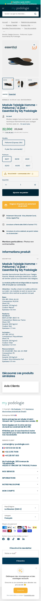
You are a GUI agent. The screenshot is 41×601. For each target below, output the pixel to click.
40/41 (28, 164)
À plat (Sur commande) (14, 154)
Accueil (5, 22)
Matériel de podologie (9, 25)
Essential (14, 22)
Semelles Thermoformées (11, 31)
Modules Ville (10, 28)
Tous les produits (8, 34)
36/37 (8, 164)
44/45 (18, 170)
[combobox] (18, 13)
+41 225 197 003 (12, 471)
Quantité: (5, 184)
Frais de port (9, 136)
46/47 (29, 170)
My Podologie (16, 422)
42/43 (8, 170)
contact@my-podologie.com (15, 459)
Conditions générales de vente (24, 599)
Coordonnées (7, 599)
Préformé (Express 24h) (14, 147)
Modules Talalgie (26, 25)
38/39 (18, 164)
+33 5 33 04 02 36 (13, 463)
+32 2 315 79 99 (11, 467)
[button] (3, 8)
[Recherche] (32, 13)
